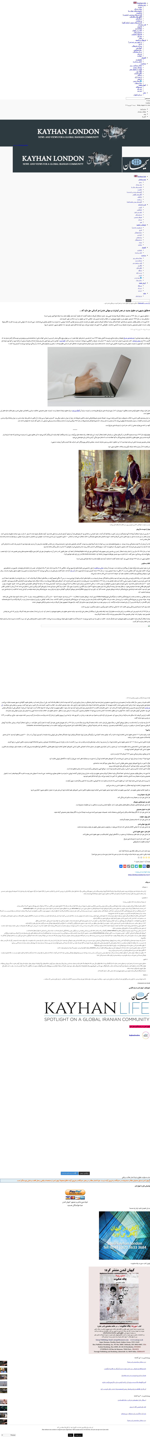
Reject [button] (70, 1435)
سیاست (143, 63)
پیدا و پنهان (138, 83)
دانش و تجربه (137, 61)
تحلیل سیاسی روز (136, 65)
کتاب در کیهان (137, 30)
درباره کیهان (138, 95)
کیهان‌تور (139, 48)
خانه (144, 93)
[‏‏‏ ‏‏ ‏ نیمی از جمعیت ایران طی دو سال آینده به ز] (37, 1106)
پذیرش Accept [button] (78, 1435)
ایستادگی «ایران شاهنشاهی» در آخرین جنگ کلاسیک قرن (132, 1400)
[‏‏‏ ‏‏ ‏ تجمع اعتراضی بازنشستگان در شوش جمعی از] (113, 1149)
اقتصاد (144, 58)
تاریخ (140, 44)
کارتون (139, 26)
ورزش (139, 54)
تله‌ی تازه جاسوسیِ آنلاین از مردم (138, 1407)
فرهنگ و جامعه (141, 40)
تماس (144, 114)
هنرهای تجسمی (136, 34)
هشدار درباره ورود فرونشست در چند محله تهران (133, 1375)
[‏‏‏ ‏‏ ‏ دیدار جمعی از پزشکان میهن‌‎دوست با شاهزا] (113, 1063)
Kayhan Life (141, 3)
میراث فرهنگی (137, 46)
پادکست (139, 13)
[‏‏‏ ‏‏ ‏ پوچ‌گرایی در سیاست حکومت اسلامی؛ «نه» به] (37, 1149)
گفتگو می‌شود (76, 410)
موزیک (139, 36)
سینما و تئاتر (138, 32)
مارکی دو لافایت (98, 568)
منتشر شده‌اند (136, 341)
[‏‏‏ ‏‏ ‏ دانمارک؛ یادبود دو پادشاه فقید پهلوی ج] (37, 1063)
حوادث (139, 56)
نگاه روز (139, 71)
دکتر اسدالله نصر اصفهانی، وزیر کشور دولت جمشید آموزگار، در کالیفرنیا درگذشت (125, 1369)
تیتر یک (139, 89)
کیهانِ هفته (142, 85)
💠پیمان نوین (137, 81)
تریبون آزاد (138, 77)
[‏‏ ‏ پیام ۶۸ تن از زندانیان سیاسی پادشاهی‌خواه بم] (113, 1106)
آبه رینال (72, 570)
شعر (140, 38)
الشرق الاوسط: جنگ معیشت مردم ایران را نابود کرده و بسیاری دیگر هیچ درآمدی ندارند (124, 1382)
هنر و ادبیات (142, 24)
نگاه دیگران (138, 73)
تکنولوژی (139, 60)
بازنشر (139, 79)
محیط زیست (137, 67)
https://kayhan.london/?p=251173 (139, 874)
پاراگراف (139, 19)
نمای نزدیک (138, 9)
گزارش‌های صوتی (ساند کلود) (132, 22)
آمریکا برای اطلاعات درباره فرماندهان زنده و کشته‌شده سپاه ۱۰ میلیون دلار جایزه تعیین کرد (123, 1389)
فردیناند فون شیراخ (129, 338)
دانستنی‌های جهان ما (135, 11)
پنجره (140, 7)
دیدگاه (140, 75)
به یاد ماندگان (137, 52)
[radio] (149, 858)
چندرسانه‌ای (142, 5)
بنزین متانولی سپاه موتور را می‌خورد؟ (136, 1362)
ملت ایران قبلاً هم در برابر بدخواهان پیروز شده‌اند (133, 1414)
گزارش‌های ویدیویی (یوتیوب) (132, 15)
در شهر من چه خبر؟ (135, 42)
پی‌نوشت (139, 21)
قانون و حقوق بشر (135, 69)
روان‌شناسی (138, 50)
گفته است (62, 341)
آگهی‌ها (144, 117)
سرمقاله (139, 87)
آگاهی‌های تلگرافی (136, 17)
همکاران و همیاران (142, 112)
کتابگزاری (138, 28)
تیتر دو (140, 91)
